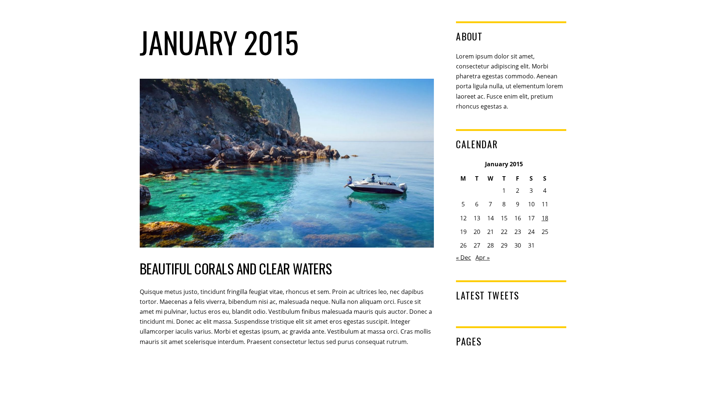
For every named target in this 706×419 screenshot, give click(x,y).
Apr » (482, 257)
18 (545, 218)
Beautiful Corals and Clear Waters (236, 268)
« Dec (463, 257)
